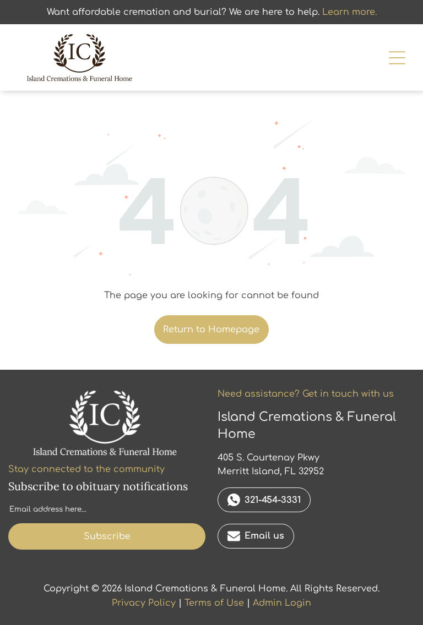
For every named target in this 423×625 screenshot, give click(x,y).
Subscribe (107, 536)
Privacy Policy (144, 603)
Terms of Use (214, 603)
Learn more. (349, 12)
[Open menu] (397, 58)
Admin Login (282, 603)
